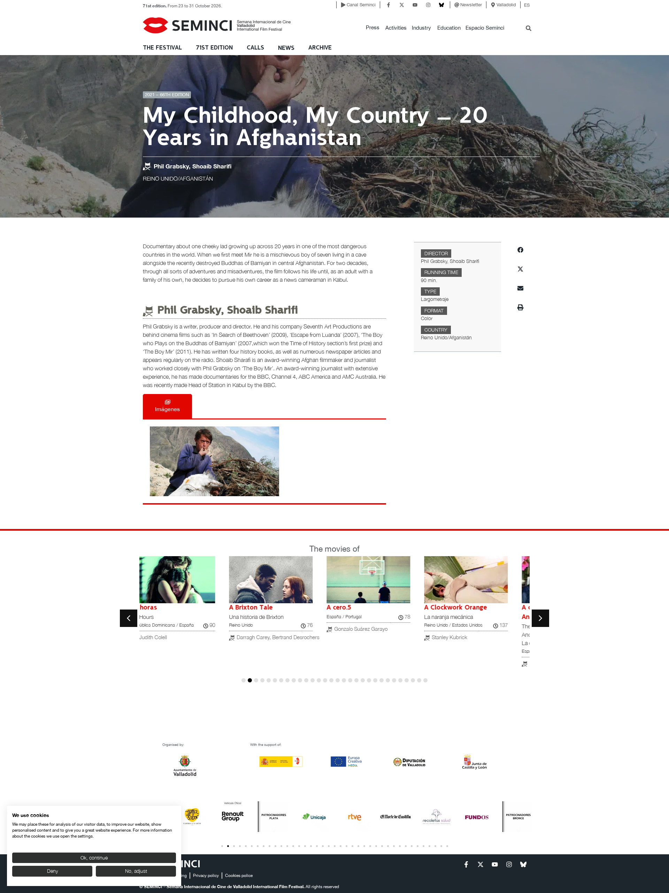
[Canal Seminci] (343, 4)
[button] (372, 28)
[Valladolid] (493, 4)
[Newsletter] (456, 4)
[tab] (167, 406)
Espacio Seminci (485, 28)
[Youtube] (415, 5)
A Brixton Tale (168, 608)
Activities (396, 28)
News (286, 48)
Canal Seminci (361, 4)
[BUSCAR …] (528, 29)
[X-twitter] (402, 5)
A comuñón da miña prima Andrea (478, 612)
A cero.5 (256, 608)
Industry (421, 28)
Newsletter (471, 4)
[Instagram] (428, 5)
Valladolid (506, 4)
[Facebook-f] (388, 5)
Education (449, 28)
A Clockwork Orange (372, 608)
